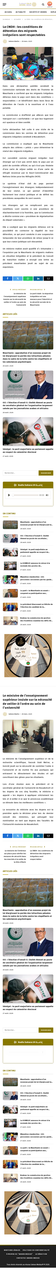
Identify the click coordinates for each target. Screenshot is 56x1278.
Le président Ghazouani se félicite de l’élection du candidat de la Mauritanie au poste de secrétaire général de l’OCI (36, 608)
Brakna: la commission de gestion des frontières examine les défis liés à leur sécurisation (36, 620)
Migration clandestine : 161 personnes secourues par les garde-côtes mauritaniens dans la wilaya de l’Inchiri (36, 581)
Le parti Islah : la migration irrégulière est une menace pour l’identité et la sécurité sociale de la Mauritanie (41, 299)
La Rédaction (41, 1253)
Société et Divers (38, 12)
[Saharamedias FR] (28, 4)
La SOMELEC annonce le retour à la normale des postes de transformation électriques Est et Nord (35, 567)
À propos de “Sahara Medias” (19, 1253)
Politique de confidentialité (36, 1250)
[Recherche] (43, 4)
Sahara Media (14, 41)
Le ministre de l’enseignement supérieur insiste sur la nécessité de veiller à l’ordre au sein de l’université (14, 299)
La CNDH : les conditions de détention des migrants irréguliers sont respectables (41, 855)
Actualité (20, 12)
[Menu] (4, 4)
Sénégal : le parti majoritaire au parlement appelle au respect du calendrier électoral (28, 450)
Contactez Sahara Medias (27, 1257)
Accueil (8, 12)
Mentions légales (12, 1250)
